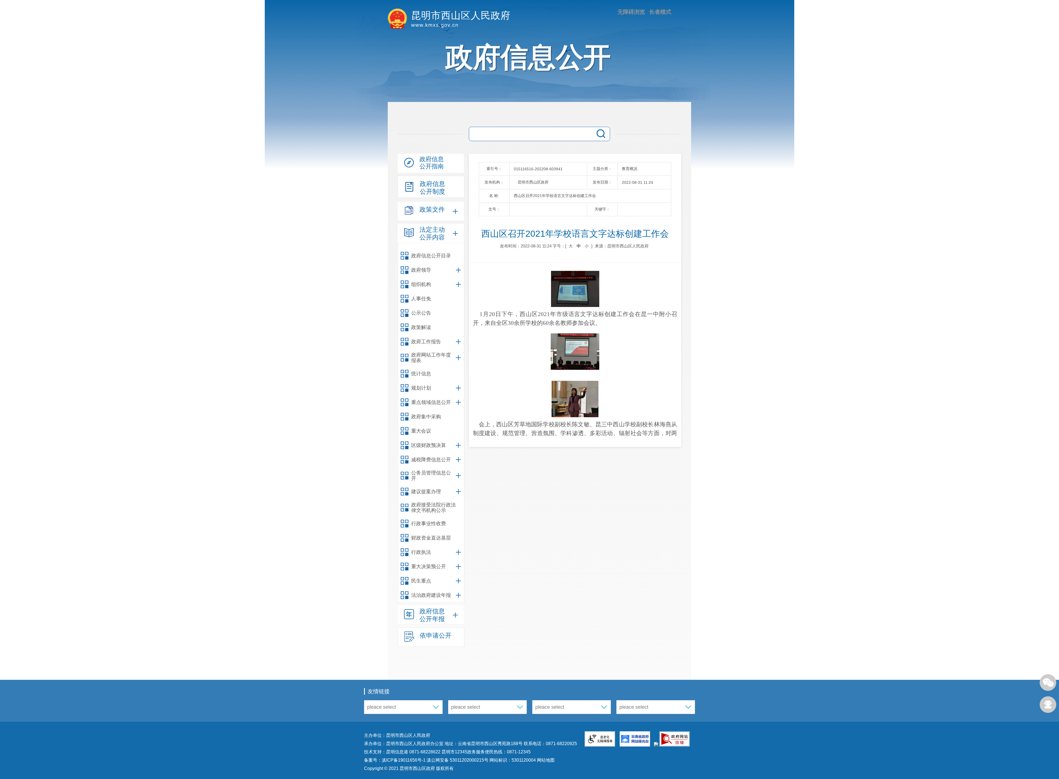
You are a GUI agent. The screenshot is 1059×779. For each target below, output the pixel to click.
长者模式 (660, 12)
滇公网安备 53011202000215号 (457, 760)
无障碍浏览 (631, 12)
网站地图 (545, 760)
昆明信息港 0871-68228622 (413, 752)
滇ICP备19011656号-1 (404, 760)
